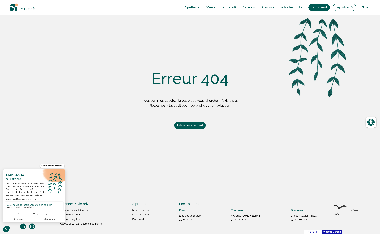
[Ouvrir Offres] (215, 7)
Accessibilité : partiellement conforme (81, 223)
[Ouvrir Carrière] (254, 7)
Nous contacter (141, 214)
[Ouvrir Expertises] (198, 7)
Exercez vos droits (70, 214)
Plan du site (138, 219)
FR (363, 7)
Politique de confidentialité (75, 210)
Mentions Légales (70, 219)
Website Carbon (332, 231)
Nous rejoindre (140, 210)
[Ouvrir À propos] (274, 7)
